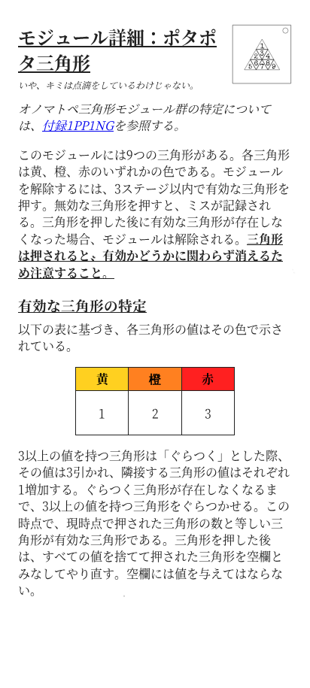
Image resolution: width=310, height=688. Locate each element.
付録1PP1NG (78, 125)
